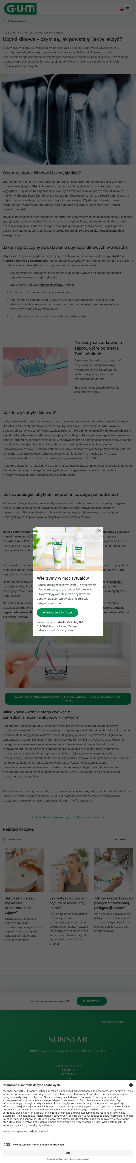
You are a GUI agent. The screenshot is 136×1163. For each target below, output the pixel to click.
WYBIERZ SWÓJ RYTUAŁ (57, 612)
